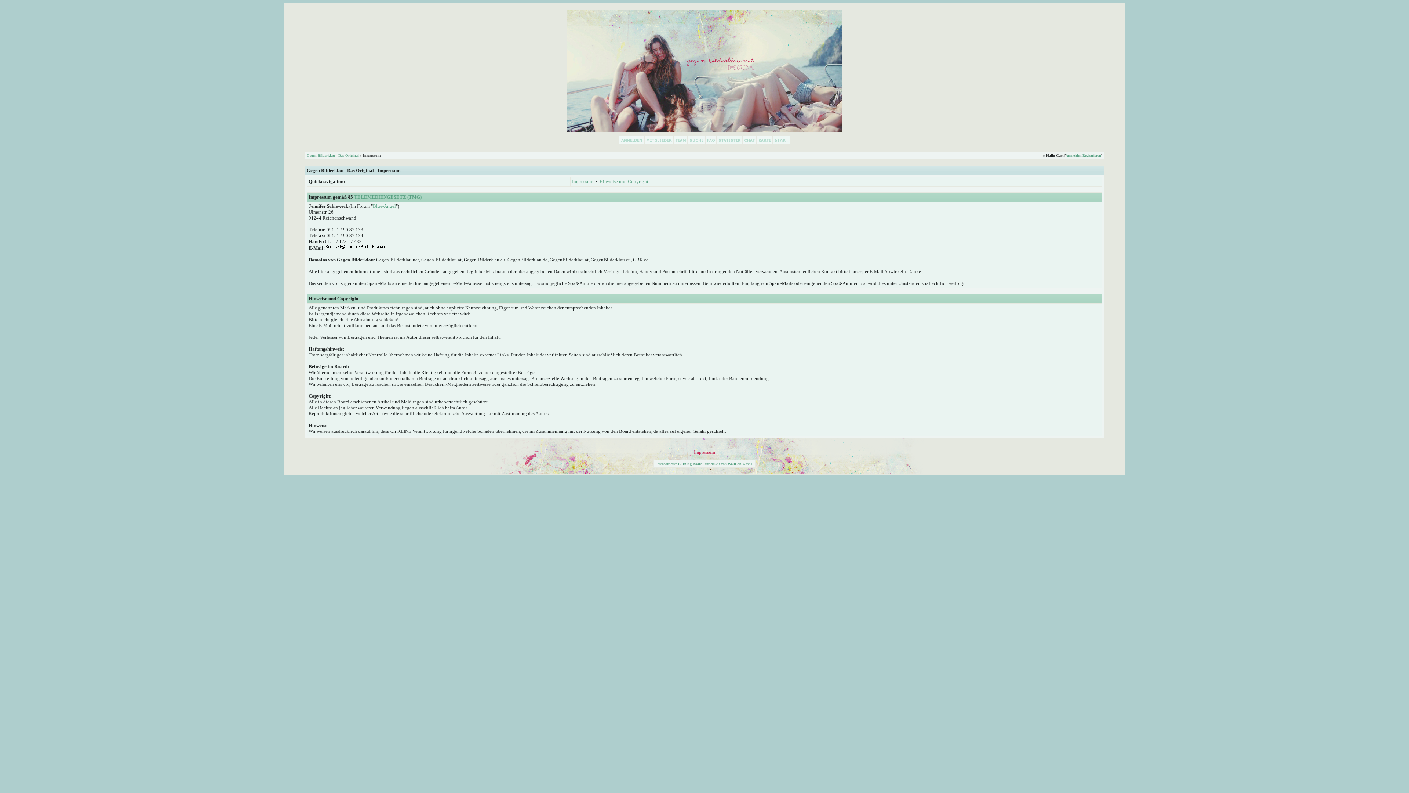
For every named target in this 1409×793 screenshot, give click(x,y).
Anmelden (1074, 155)
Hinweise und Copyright (624, 181)
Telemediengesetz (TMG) (388, 197)
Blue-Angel (384, 206)
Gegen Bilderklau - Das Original (333, 155)
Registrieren (1091, 155)
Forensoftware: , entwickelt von (704, 464)
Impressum (582, 181)
